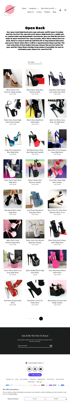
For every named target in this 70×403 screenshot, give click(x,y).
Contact (39, 12)
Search (16, 379)
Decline (56, 398)
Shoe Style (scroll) (47, 8)
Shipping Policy (41, 379)
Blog (54, 12)
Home (24, 8)
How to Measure (24, 379)
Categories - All (9, 379)
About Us (30, 12)
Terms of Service (60, 379)
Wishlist (47, 12)
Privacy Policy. (13, 394)
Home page (39, 381)
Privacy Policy (50, 379)
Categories (33, 8)
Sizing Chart (33, 379)
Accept (34, 398)
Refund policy (31, 381)
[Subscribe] (50, 345)
